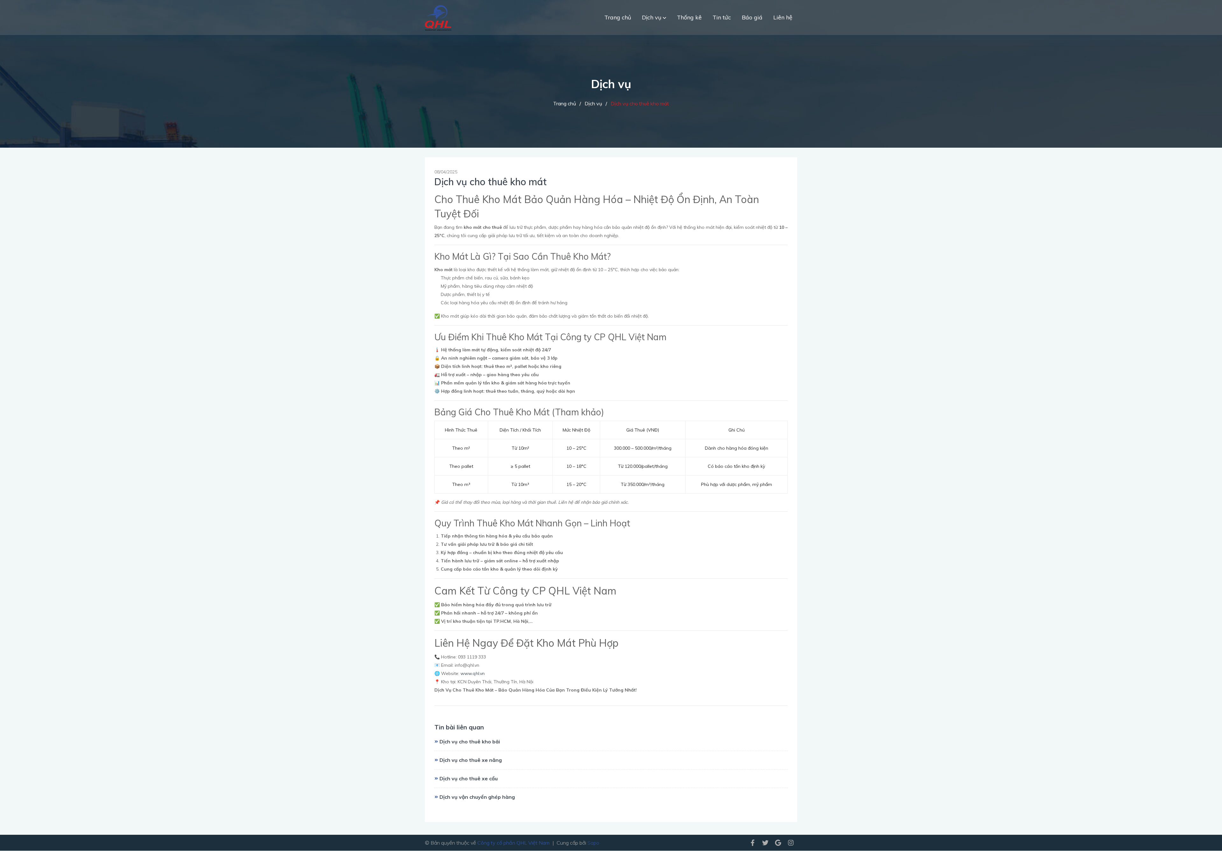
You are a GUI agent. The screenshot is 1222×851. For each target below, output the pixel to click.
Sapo (593, 843)
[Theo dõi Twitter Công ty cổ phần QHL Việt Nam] (765, 842)
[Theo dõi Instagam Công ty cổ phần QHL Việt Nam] (790, 842)
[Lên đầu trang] (1201, 836)
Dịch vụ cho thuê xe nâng (470, 760)
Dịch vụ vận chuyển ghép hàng (477, 797)
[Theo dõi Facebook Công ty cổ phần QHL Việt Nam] (752, 842)
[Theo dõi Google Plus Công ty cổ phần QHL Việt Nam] (778, 842)
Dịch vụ (652, 17)
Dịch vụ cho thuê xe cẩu (468, 778)
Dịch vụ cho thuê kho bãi (469, 741)
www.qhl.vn (472, 673)
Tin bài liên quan (459, 727)
